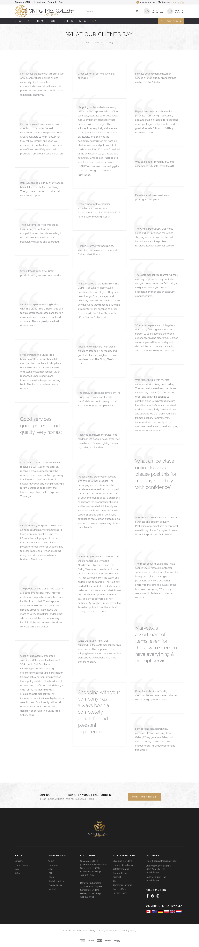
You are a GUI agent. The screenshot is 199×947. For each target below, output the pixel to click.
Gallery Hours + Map (90, 871)
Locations (39, 2)
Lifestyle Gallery (56, 881)
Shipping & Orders (122, 861)
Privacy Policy (120, 893)
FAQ (50, 873)
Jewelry (22, 21)
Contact (52, 2)
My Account (164, 2)
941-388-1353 (87, 875)
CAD (22, 2)
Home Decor (47, 21)
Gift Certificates (121, 869)
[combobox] (112, 11)
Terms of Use (119, 889)
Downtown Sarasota (90, 883)
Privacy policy (55, 885)
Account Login (120, 873)
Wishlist (117, 877)
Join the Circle (171, 21)
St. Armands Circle (89, 861)
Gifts (68, 21)
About (51, 861)
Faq (60, 2)
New (83, 21)
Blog (50, 869)
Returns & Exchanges (124, 865)
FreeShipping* (158, 11)
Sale (97, 21)
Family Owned (179, 11)
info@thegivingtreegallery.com (161, 861)
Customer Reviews (122, 885)
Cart (115, 881)
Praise (51, 877)
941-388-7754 (87, 897)
